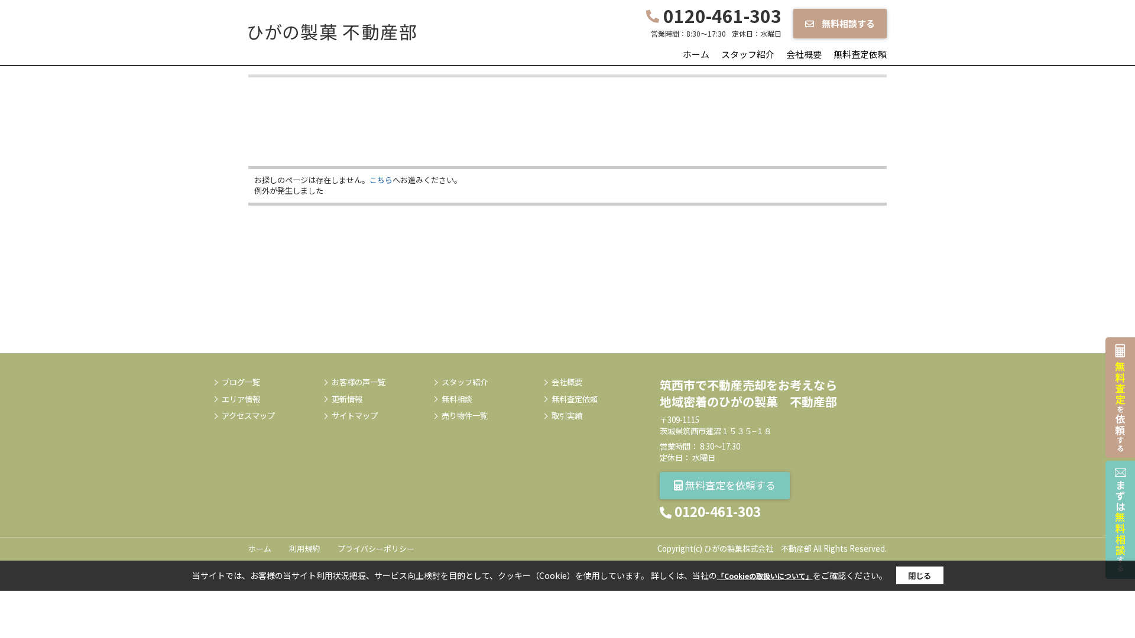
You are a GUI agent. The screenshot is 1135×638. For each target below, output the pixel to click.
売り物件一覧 (465, 416)
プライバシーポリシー (376, 548)
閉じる (919, 575)
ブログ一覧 (241, 382)
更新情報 (347, 399)
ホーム (696, 54)
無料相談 (457, 399)
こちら (381, 179)
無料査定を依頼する (729, 484)
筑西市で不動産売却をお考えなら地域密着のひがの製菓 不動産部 (748, 393)
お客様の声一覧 (358, 382)
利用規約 (304, 548)
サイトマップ (355, 416)
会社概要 (804, 54)
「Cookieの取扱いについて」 (765, 576)
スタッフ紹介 (747, 54)
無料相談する (847, 23)
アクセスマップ (248, 416)
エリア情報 (241, 399)
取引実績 (567, 416)
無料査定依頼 (860, 54)
